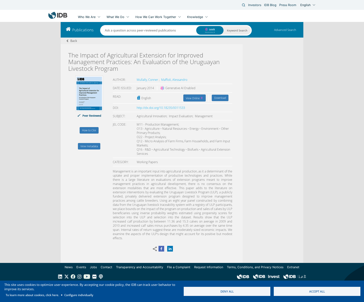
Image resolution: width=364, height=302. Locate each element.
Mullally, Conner (148, 80)
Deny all (227, 291)
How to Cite (89, 130)
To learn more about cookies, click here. (32, 295)
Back (73, 41)
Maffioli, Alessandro (174, 80)
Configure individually (78, 295)
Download (220, 98)
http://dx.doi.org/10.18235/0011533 (161, 108)
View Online (193, 98)
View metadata (89, 146)
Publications (82, 29)
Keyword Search (237, 30)
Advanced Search (285, 30)
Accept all (317, 291)
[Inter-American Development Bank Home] (57, 18)
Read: (117, 96)
